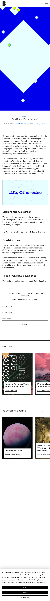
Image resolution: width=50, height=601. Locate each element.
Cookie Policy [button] (33, 580)
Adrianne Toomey (34, 124)
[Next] (47, 346)
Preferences (25, 597)
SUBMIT (25, 324)
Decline (25, 592)
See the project (12, 455)
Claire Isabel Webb (21, 124)
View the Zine (11, 391)
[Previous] (43, 346)
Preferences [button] (41, 582)
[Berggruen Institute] (9, 3)
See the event (43, 391)
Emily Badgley (39, 281)
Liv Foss (43, 124)
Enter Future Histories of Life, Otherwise (25, 232)
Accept (25, 587)
